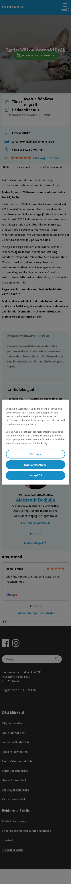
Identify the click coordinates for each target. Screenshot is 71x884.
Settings (35, 454)
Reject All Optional (35, 465)
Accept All (35, 475)
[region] (35, 442)
